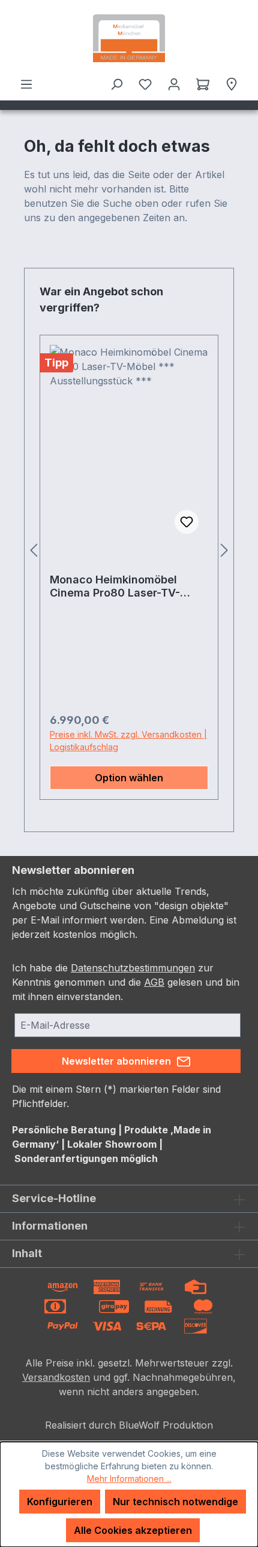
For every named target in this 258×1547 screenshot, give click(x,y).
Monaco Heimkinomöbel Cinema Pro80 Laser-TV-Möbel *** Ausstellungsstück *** (126, 586)
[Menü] (26, 84)
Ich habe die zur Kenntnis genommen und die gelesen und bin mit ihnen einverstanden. (125, 982)
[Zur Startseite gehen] (129, 38)
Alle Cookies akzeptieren (133, 1530)
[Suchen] (116, 84)
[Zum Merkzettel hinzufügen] (187, 522)
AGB (154, 982)
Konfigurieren (59, 1502)
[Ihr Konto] (174, 84)
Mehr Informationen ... (129, 1478)
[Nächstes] (224, 550)
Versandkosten (56, 1377)
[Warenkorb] (202, 84)
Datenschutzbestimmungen (133, 968)
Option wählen (129, 778)
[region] (129, 550)
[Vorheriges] (34, 550)
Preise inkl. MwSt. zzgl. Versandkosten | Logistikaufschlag (128, 740)
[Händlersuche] (231, 84)
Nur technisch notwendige (175, 1502)
